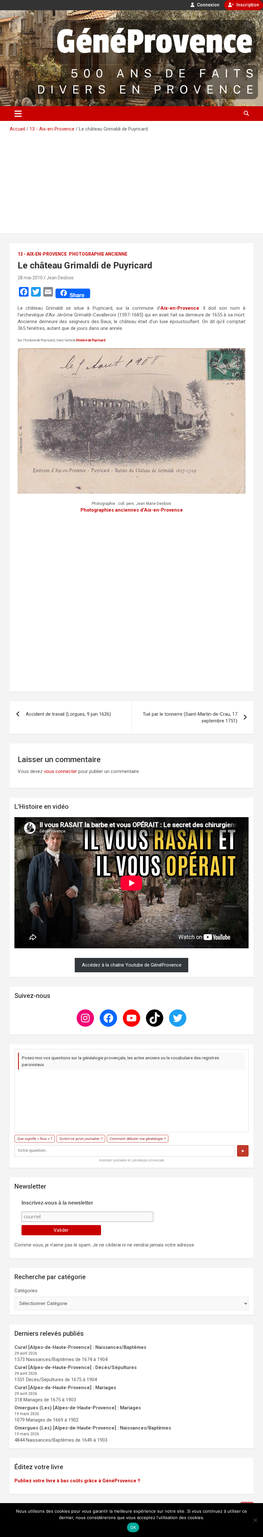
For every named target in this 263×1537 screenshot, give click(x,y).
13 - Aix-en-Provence (42, 254)
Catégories (26, 1291)
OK (133, 1527)
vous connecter (60, 771)
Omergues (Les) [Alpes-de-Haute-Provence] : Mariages (77, 1408)
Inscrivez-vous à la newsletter (57, 1203)
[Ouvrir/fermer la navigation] (18, 113)
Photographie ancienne (98, 254)
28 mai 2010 (30, 277)
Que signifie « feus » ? (34, 1138)
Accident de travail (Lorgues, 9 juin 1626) (68, 714)
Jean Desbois (60, 277)
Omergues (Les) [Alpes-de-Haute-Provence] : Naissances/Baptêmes (92, 1428)
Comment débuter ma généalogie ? (137, 1138)
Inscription (247, 4)
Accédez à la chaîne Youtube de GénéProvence (132, 965)
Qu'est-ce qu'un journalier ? (80, 1138)
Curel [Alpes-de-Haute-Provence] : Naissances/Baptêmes (80, 1347)
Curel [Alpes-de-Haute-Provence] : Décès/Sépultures (75, 1367)
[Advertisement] (131, 180)
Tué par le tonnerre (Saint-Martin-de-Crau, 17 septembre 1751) (190, 717)
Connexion (207, 4)
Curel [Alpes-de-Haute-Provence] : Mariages (65, 1387)
